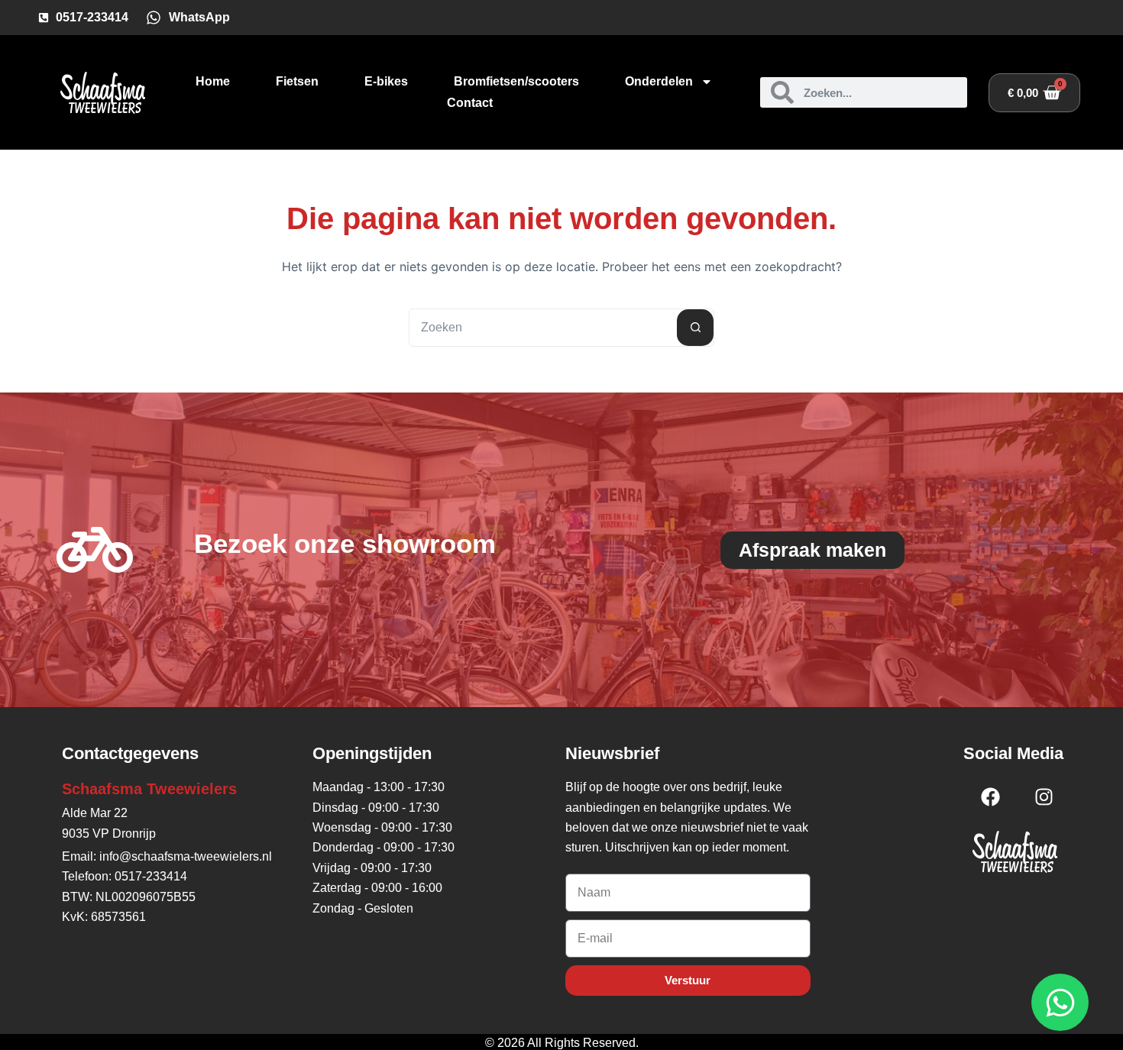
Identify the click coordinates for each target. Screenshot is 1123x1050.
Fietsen (297, 81)
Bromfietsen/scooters (516, 81)
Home (213, 81)
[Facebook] (991, 796)
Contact (470, 102)
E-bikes (386, 81)
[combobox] (543, 328)
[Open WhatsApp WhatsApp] (1060, 1002)
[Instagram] (1044, 796)
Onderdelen (659, 81)
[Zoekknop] (695, 327)
